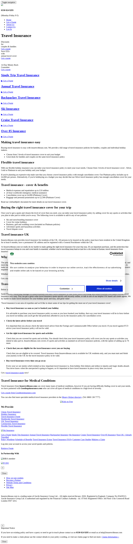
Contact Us (10, 27)
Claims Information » (110, 537)
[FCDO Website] (5, 463)
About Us (10, 24)
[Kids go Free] (66, 402)
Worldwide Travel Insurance (12, 419)
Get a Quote (11, 22)
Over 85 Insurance (13, 131)
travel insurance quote (15, 373)
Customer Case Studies (81, 439)
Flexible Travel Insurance (11, 426)
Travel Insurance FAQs (62, 439)
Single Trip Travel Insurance (20, 75)
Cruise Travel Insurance (17, 120)
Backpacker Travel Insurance (21, 97)
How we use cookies (14, 478)
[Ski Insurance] (7, 430)
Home (8, 20)
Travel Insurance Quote (10, 416)
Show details (112, 281)
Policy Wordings (8, 439)
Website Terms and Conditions (18, 483)
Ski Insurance (10, 108)
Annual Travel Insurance (17, 86)
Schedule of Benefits (23, 439)
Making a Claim (98, 439)
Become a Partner (13, 480)
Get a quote (6, 49)
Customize (64, 288)
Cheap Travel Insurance (11, 412)
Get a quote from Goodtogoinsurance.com (18, 393)
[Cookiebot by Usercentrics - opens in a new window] (111, 254)
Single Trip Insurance (20, 435)
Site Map (10, 487)
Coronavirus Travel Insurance (13, 424)
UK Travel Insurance (9, 421)
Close (4, 473)
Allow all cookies (104, 288)
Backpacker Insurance (59, 435)
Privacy (9, 485)
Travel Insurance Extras (42, 439)
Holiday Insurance (8, 414)
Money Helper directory (72, 397)
